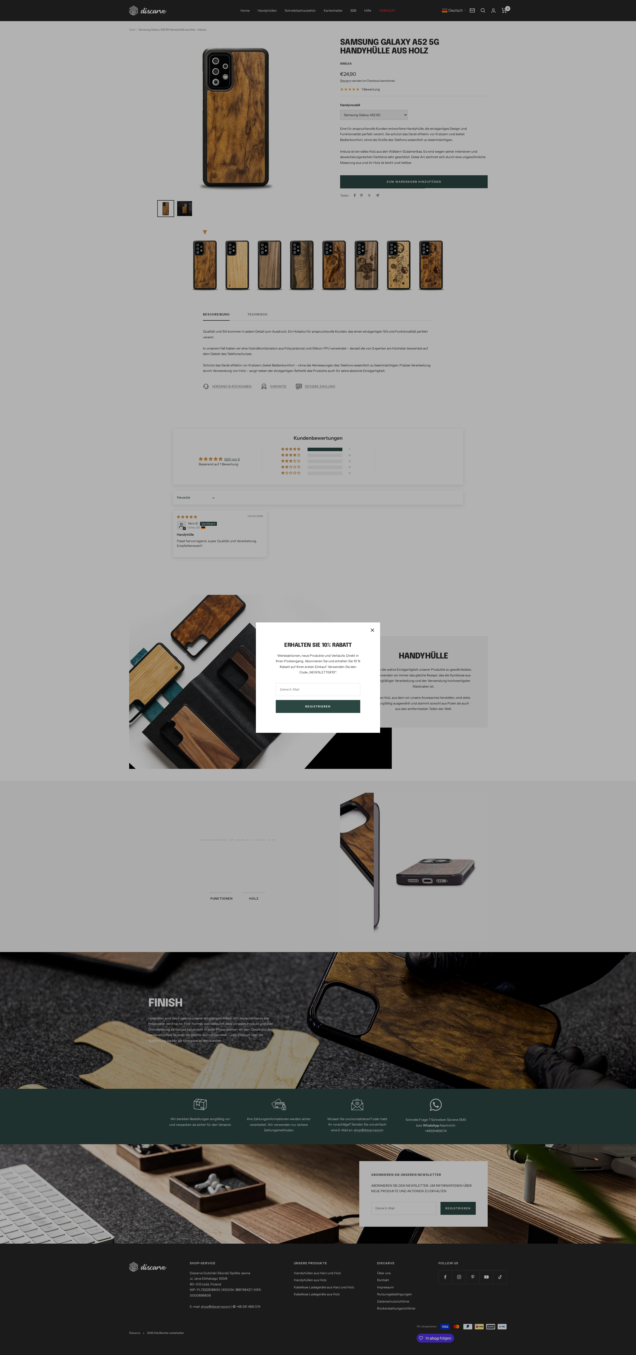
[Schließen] (372, 630)
